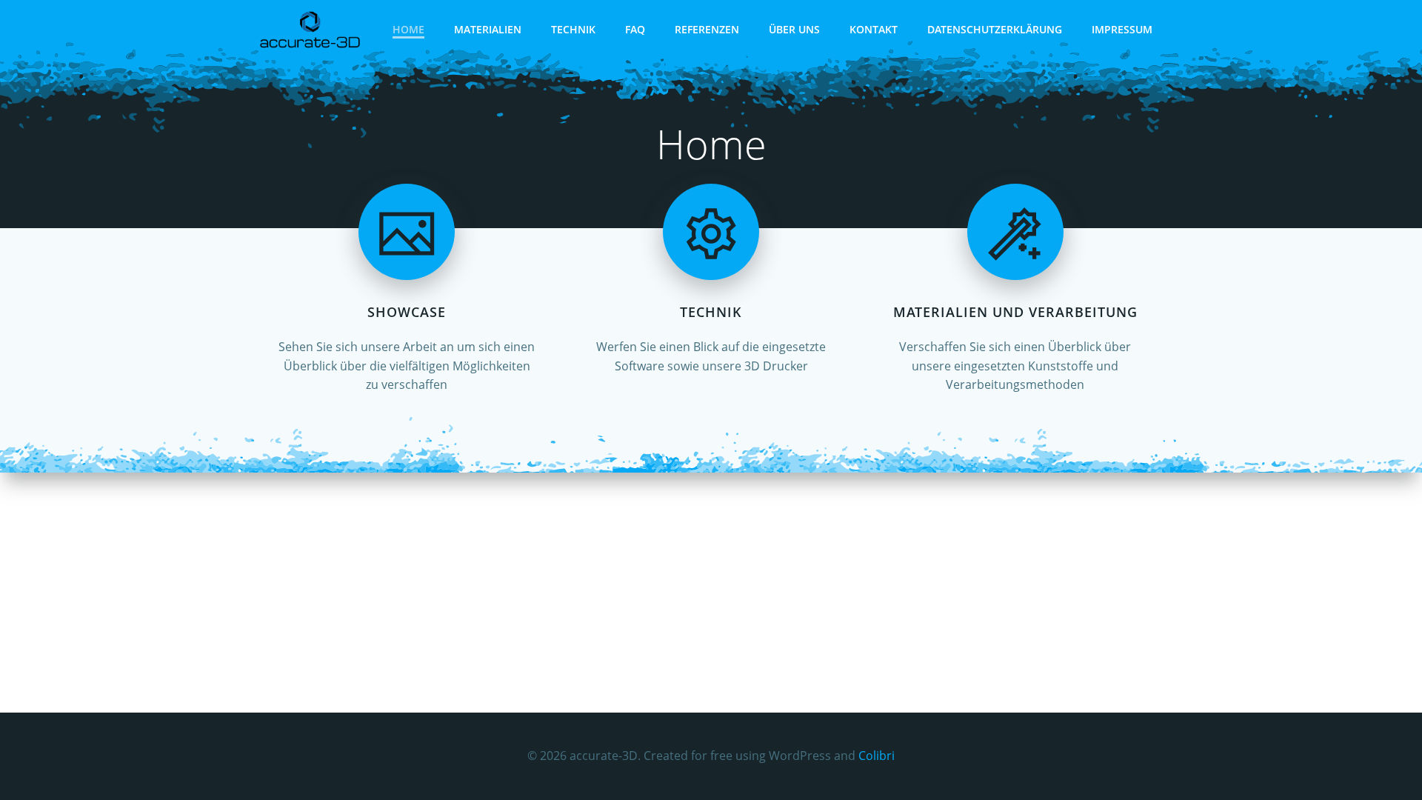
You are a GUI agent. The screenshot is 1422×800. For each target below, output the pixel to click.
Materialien (487, 29)
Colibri (876, 755)
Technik (573, 29)
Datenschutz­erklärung (994, 29)
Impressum (1122, 29)
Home (408, 29)
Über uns (794, 29)
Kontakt (873, 29)
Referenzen (707, 29)
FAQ (635, 29)
